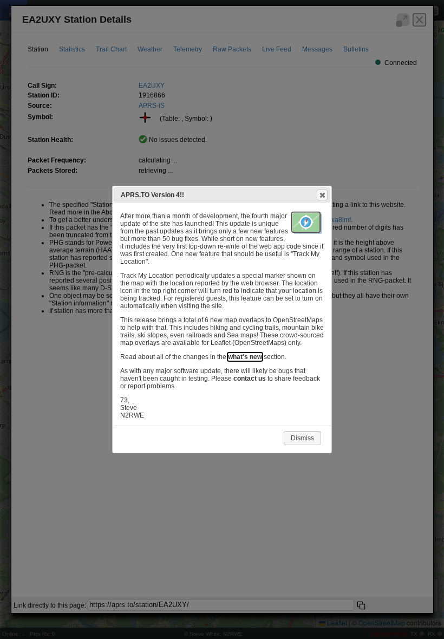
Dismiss (302, 438)
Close (322, 195)
